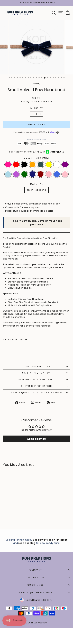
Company (35, 569)
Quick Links (35, 584)
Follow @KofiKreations (36, 592)
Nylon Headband (36, 189)
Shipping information (36, 386)
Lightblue (8, 174)
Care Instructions (36, 366)
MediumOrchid (16, 174)
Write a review (36, 439)
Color (36, 158)
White (56, 164)
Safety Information (36, 372)
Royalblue (56, 174)
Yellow (48, 164)
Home (36, 83)
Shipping (25, 101)
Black (24, 164)
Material (36, 184)
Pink (65, 174)
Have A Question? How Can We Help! (36, 392)
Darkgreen (24, 174)
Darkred (40, 174)
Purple (65, 164)
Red (16, 164)
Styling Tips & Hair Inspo (36, 379)
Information (35, 577)
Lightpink (48, 174)
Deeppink (8, 164)
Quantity (36, 108)
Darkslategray (40, 164)
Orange (32, 164)
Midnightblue (32, 174)
